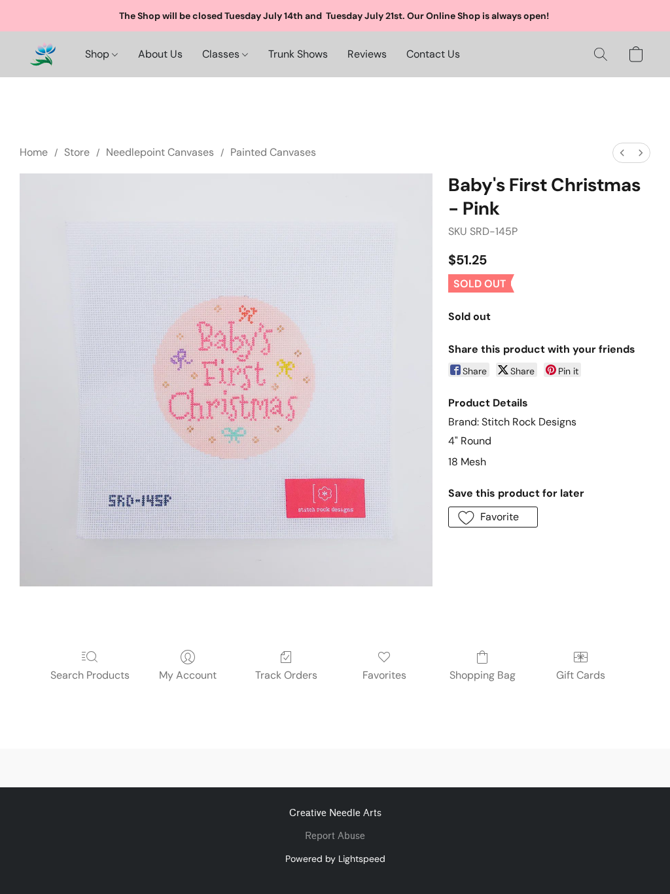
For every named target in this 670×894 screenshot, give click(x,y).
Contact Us (433, 54)
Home (34, 152)
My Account (188, 675)
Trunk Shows (298, 54)
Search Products (90, 675)
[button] (42, 54)
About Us (160, 54)
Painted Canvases (273, 152)
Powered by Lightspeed (335, 859)
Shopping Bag (483, 675)
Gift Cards (580, 675)
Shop (98, 54)
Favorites (384, 675)
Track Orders (286, 675)
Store (77, 152)
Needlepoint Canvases (160, 152)
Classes (222, 54)
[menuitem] (622, 152)
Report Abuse (335, 836)
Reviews (367, 54)
